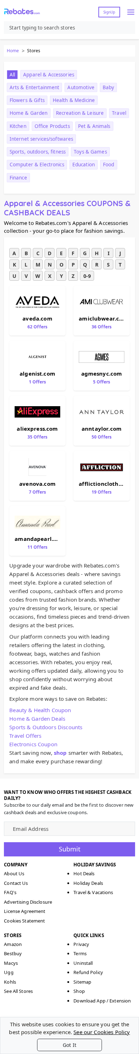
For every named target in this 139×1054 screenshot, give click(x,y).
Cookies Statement (24, 921)
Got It (69, 1045)
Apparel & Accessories (48, 74)
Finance (18, 177)
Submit (70, 849)
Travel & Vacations (93, 892)
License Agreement (24, 911)
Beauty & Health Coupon (40, 710)
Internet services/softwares (41, 139)
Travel (119, 113)
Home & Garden (29, 113)
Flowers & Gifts (27, 100)
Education (83, 164)
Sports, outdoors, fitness (38, 152)
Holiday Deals (88, 883)
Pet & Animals (94, 126)
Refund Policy (88, 972)
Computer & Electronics (37, 164)
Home (13, 51)
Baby (108, 87)
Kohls (10, 982)
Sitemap (82, 982)
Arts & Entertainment (35, 87)
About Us (14, 873)
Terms (80, 953)
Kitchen (18, 126)
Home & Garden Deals (37, 718)
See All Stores (18, 991)
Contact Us (16, 883)
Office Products (52, 126)
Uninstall (83, 963)
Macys (11, 963)
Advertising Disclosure (28, 902)
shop (60, 752)
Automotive (80, 87)
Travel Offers (25, 735)
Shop (79, 991)
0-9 (87, 276)
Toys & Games (90, 152)
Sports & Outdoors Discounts (45, 727)
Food (108, 164)
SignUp (109, 12)
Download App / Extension (102, 1000)
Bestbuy (13, 953)
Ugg (8, 972)
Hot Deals (83, 873)
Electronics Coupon (33, 744)
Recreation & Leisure (80, 113)
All (12, 74)
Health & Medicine (74, 100)
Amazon (13, 944)
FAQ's (10, 892)
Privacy (81, 944)
